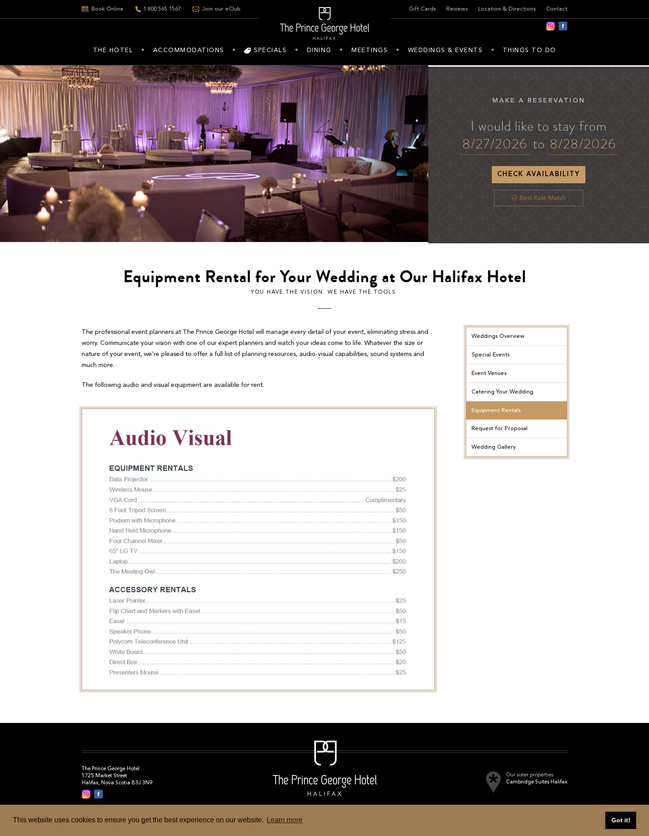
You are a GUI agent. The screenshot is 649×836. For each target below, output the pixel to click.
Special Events (490, 355)
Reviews (457, 9)
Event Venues (489, 373)
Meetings (369, 50)
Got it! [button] (620, 820)
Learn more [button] (284, 820)
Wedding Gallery (494, 447)
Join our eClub (221, 9)
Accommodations (188, 50)
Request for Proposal (500, 428)
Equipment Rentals (496, 410)
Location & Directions (507, 9)
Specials (270, 50)
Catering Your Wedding (502, 392)
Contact (556, 9)
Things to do (529, 50)
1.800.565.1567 (162, 9)
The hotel (113, 50)
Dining (319, 50)
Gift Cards (422, 9)
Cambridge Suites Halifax (536, 782)
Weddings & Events (445, 50)
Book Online (107, 9)
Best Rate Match (542, 198)
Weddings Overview (498, 336)
